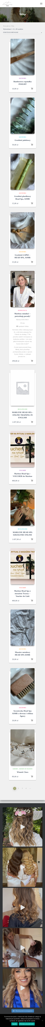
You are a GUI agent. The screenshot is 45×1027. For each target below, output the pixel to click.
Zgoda (14, 1024)
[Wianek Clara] (22, 747)
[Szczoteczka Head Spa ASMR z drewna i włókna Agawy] (22, 686)
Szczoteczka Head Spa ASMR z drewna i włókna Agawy (22, 713)
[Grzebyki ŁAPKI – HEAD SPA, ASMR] (22, 230)
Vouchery (22, 470)
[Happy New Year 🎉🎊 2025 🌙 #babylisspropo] (22, 827)
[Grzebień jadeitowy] (22, 116)
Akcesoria (22, 78)
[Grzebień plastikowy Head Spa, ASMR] (22, 172)
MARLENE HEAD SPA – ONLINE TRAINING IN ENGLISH (22, 415)
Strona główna (6, 26)
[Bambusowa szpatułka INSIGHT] (22, 57)
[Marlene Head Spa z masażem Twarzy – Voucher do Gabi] (22, 566)
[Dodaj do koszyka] (32, 361)
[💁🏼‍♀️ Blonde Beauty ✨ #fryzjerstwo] (22, 988)
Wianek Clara (22, 772)
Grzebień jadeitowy (22, 140)
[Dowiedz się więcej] (32, 89)
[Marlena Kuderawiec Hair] (9, 3)
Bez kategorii (22, 409)
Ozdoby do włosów (25, 769)
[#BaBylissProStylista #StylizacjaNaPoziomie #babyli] (22, 907)
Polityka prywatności (27, 1024)
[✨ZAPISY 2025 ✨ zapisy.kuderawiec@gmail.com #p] (22, 867)
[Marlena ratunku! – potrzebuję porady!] (22, 289)
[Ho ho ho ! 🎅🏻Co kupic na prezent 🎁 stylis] (22, 947)
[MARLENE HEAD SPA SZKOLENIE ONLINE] (22, 508)
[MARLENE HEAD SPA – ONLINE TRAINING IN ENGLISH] (22, 388)
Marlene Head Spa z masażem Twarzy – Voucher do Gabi (22, 593)
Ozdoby (15, 769)
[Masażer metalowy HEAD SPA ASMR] (22, 628)
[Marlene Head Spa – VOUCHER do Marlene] (22, 449)
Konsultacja (22, 310)
